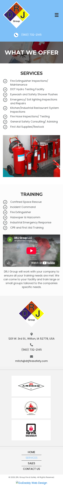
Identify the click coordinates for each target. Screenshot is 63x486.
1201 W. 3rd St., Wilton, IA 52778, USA (31, 338)
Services (32, 458)
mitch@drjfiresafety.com (31, 361)
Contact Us (31, 469)
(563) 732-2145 (31, 34)
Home (31, 452)
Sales (31, 463)
